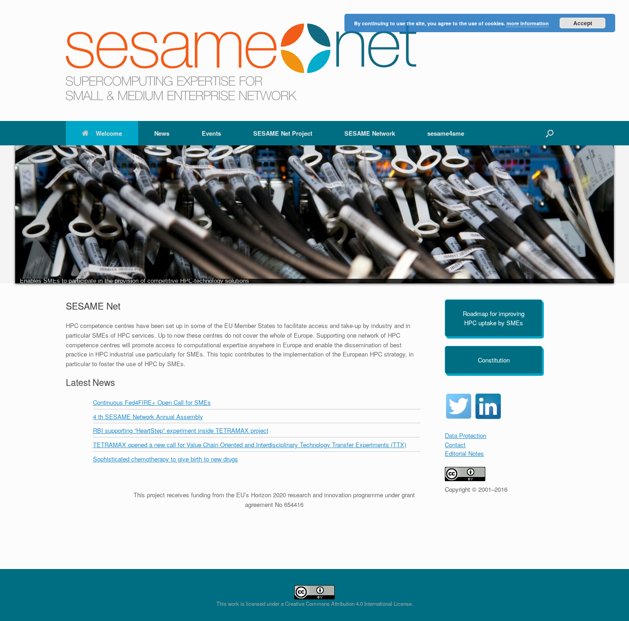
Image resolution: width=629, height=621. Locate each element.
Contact (455, 444)
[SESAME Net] (241, 60)
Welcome (109, 133)
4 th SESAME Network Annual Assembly (148, 416)
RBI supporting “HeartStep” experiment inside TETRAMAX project (180, 430)
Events (211, 133)
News (161, 133)
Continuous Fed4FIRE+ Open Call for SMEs (152, 402)
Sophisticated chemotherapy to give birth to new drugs (165, 458)
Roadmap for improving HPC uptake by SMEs (493, 318)
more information (528, 23)
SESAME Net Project (282, 133)
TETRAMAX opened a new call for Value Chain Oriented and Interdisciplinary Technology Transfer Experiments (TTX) (249, 444)
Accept (582, 23)
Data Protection (465, 435)
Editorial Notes (464, 453)
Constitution (494, 360)
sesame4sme (445, 133)
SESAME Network (369, 133)
